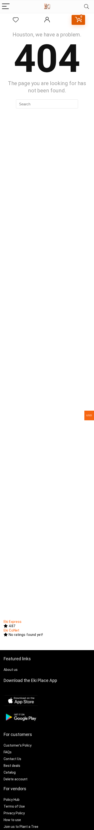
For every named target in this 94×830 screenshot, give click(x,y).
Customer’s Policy (18, 745)
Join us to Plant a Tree (21, 827)
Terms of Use (14, 806)
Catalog (10, 772)
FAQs (8, 752)
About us (11, 670)
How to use (12, 820)
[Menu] (6, 6)
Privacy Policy (14, 813)
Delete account (15, 779)
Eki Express (12, 621)
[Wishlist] (16, 20)
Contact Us (12, 759)
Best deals (12, 766)
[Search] (86, 6)
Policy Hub (12, 800)
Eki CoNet (11, 630)
